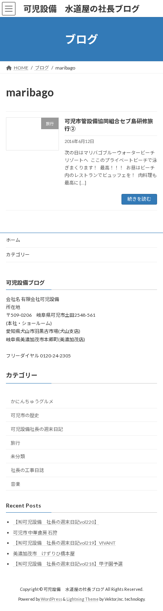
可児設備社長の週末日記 (37, 429)
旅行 (15, 443)
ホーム (13, 240)
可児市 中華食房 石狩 (35, 532)
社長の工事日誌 (27, 470)
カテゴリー (18, 255)
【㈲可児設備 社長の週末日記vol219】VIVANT (64, 543)
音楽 (15, 484)
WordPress (51, 599)
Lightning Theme (82, 599)
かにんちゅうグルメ (32, 401)
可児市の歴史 (25, 415)
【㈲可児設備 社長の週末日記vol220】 (56, 522)
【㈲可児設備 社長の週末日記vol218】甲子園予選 (68, 564)
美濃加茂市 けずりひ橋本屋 (44, 553)
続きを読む (139, 199)
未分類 (18, 456)
